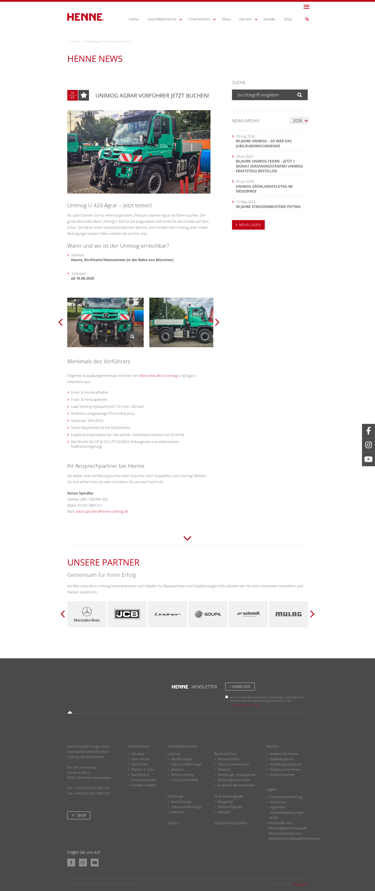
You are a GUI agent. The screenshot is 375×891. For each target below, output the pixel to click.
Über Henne (140, 759)
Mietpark (177, 769)
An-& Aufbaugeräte (228, 796)
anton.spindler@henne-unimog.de (102, 511)
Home (75, 41)
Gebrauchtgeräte (230, 807)
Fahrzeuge (175, 796)
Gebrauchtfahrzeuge (186, 764)
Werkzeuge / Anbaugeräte (236, 774)
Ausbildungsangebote (285, 764)
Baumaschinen (225, 753)
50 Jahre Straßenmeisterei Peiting (268, 206)
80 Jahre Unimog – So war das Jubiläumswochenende (264, 143)
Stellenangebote (281, 759)
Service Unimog (182, 774)
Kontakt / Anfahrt (143, 785)
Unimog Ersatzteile (184, 780)
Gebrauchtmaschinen (233, 764)
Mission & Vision (143, 769)
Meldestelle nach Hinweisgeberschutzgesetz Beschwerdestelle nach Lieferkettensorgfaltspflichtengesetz (294, 831)
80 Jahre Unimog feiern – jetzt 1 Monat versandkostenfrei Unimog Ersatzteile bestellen (269, 166)
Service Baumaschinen (234, 780)
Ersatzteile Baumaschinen (236, 785)
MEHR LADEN (250, 224)
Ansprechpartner (282, 774)
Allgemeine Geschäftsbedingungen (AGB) (287, 812)
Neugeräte (225, 801)
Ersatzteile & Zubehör (230, 823)
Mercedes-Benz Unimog (158, 375)
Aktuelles (137, 754)
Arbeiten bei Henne (284, 754)
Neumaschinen (229, 759)
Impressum (278, 802)
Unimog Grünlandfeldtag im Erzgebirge (264, 189)
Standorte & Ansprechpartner (143, 777)
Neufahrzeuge (181, 759)
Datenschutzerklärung (244, 704)
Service (173, 823)
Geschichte (139, 764)
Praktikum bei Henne (285, 769)
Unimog (174, 753)
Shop (81, 815)
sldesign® (300, 884)
